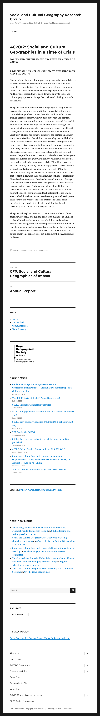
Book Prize (15, 677)
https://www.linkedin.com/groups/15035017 (40, 490)
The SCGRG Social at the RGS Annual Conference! (36, 398)
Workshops (15, 689)
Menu (15, 31)
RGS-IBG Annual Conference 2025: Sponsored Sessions (39, 469)
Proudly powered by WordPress (60, 709)
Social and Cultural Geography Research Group (28, 709)
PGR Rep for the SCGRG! (23, 432)
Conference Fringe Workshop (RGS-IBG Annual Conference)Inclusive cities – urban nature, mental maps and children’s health (42, 387)
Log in (15, 319)
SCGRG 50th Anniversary (22, 701)
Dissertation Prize (18, 671)
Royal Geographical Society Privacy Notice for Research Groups (40, 638)
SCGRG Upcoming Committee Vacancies (31, 405)
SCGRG (16, 250)
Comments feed (20, 326)
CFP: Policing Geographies (37, 572)
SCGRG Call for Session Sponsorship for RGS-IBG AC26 (38, 449)
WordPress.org (19, 329)
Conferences (43, 250)
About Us (14, 653)
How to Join (15, 659)
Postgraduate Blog (19, 683)
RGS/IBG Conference (20, 665)
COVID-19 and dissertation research (27, 695)
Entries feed (18, 322)
